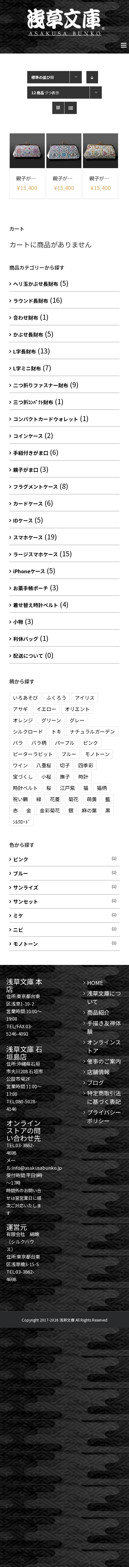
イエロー (46, 709)
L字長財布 (24, 351)
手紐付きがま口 (30, 452)
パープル (65, 742)
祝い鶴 (20, 799)
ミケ (18, 915)
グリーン (51, 720)
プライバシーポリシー (104, 1116)
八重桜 (43, 765)
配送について (28, 655)
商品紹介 (98, 1012)
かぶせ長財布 (28, 334)
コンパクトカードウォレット (45, 419)
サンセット (25, 901)
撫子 (65, 776)
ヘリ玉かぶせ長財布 (35, 283)
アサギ (20, 709)
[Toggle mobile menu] (124, 45)
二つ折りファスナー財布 (40, 385)
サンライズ (25, 887)
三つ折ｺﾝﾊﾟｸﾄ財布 (33, 402)
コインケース (28, 436)
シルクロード (28, 731)
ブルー (68, 754)
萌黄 (92, 799)
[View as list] (70, 108)
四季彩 (85, 765)
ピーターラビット (33, 754)
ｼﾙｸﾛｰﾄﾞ (21, 821)
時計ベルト (25, 787)
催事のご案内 (104, 1061)
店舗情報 (98, 1072)
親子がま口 (25, 469)
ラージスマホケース (35, 554)
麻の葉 (89, 810)
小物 (18, 622)
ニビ (18, 929)
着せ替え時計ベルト (35, 605)
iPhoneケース (29, 571)
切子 (65, 765)
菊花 (73, 799)
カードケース (28, 503)
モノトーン (97, 754)
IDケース (23, 520)
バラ (18, 742)
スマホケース (28, 537)
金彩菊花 (50, 810)
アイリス (85, 697)
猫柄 (102, 787)
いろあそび (25, 697)
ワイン (20, 765)
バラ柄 (38, 742)
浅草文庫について (104, 997)
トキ (56, 731)
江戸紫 (67, 787)
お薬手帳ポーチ (30, 588)
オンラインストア (104, 1046)
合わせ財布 (25, 317)
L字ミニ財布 (27, 368)
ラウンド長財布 (30, 300)
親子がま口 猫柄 (107, 178)
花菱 (55, 799)
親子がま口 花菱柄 (36, 178)
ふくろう (56, 697)
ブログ (95, 1082)
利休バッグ (25, 638)
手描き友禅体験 (104, 1027)
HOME (95, 982)
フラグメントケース (35, 486)
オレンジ (23, 720)
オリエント (77, 709)
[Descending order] (92, 77)
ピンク (90, 742)
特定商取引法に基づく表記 (104, 1097)
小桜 (46, 776)
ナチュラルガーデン (92, 731)
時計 (83, 776)
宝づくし (23, 776)
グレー (77, 720)
